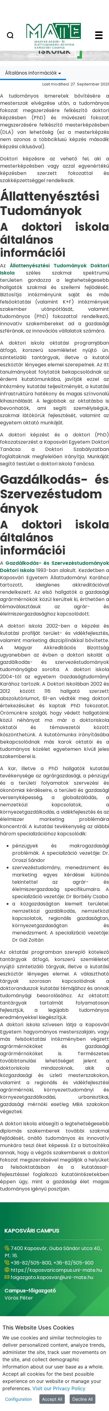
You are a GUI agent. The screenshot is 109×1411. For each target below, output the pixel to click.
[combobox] (33, 73)
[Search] (10, 36)
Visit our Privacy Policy (58, 1388)
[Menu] (98, 36)
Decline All (82, 1399)
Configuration (18, 1399)
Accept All (52, 1399)
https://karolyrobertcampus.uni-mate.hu (50, 1266)
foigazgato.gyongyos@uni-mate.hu (52, 1277)
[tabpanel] (54, 636)
